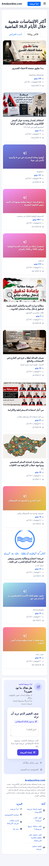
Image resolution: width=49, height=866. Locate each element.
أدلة (43, 803)
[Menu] (44, 4)
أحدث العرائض (15, 34)
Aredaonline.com (12, 3)
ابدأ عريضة (34, 4)
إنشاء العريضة (26, 752)
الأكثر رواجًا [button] (33, 34)
